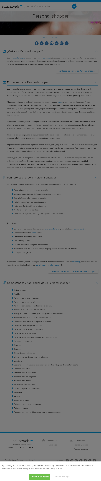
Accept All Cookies (40, 476)
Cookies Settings (62, 476)
